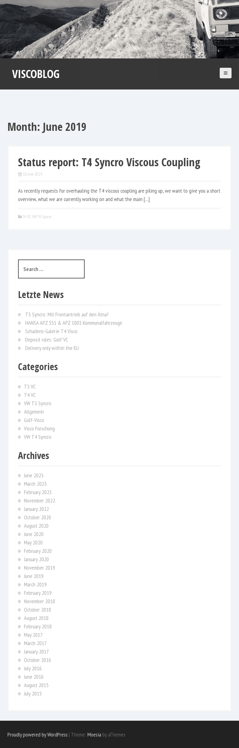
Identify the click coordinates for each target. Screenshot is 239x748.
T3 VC (30, 386)
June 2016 (34, 676)
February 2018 (38, 626)
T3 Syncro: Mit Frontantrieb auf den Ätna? (67, 314)
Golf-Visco (34, 420)
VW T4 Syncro (41, 216)
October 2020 (37, 517)
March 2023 (35, 483)
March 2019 (35, 584)
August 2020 (36, 525)
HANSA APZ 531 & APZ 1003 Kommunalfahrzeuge (73, 322)
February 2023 (38, 492)
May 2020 (33, 542)
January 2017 (36, 651)
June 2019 (34, 576)
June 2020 (34, 534)
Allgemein (34, 411)
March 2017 (35, 643)
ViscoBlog (35, 73)
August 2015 (36, 685)
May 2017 (33, 634)
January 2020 (36, 559)
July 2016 (33, 668)
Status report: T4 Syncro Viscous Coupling (109, 162)
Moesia (94, 734)
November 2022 (39, 500)
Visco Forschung (39, 428)
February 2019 (38, 592)
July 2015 (33, 693)
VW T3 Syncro (37, 403)
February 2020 (38, 550)
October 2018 (37, 609)
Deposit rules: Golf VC (46, 339)
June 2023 (34, 475)
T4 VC (27, 216)
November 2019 (39, 567)
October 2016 (37, 659)
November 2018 (39, 601)
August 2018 (36, 618)
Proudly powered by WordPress (37, 734)
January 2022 (36, 508)
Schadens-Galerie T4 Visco (51, 331)
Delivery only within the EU (52, 347)
